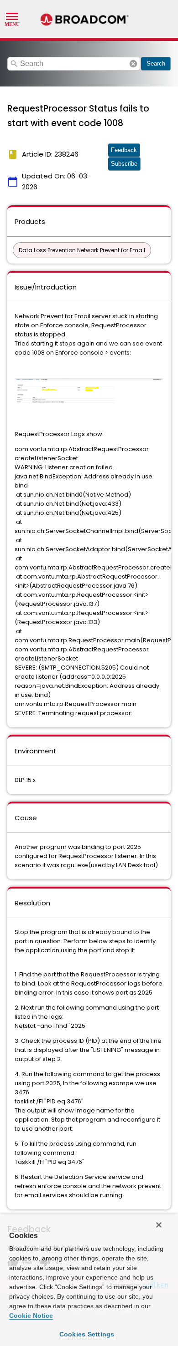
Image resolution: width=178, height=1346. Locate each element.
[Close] (159, 1225)
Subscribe (124, 163)
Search (156, 63)
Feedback (124, 150)
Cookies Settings (87, 1334)
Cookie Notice (31, 1315)
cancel (133, 63)
